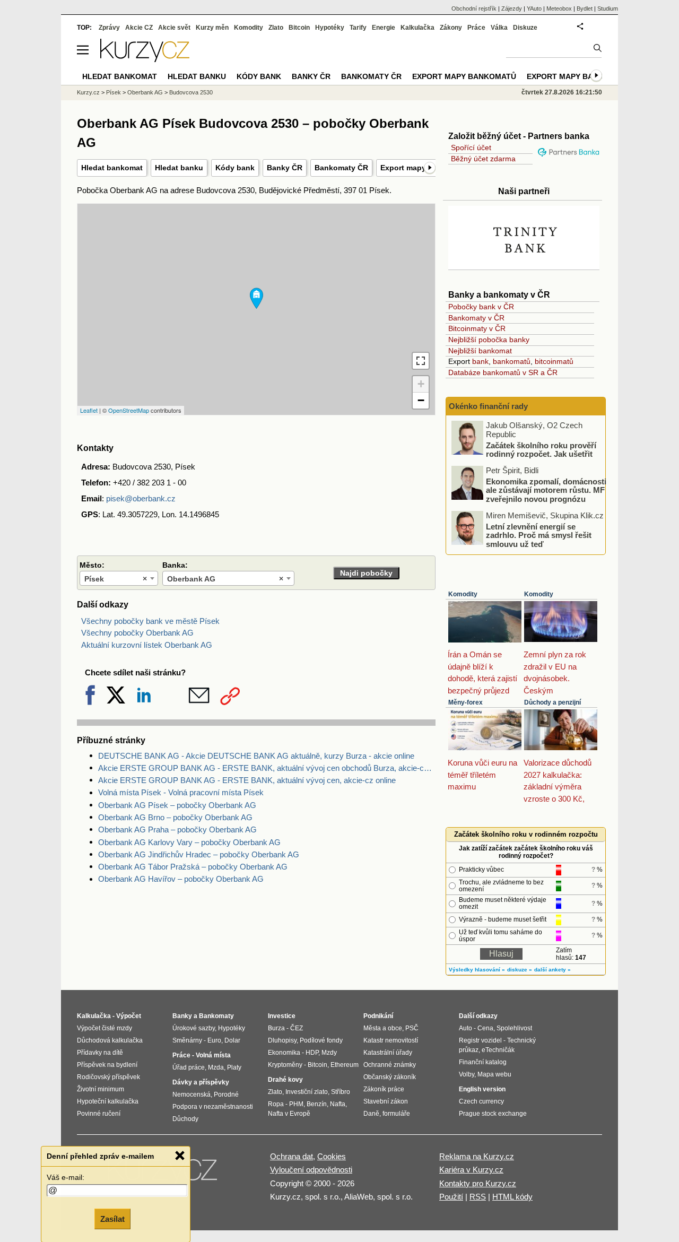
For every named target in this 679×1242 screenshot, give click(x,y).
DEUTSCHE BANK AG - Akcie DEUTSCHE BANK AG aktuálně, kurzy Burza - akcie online (256, 755)
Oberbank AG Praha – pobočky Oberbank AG (177, 829)
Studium (607, 8)
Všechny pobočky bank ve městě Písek (150, 621)
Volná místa (213, 1055)
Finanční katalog (483, 1062)
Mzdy (329, 1052)
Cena (485, 1028)
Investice (281, 1016)
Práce (476, 27)
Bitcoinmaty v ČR (477, 328)
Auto (465, 1028)
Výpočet (128, 1016)
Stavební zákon (385, 1101)
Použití (451, 1196)
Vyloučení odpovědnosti (311, 1169)
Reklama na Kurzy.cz (476, 1156)
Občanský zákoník (389, 1077)
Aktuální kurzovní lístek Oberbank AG (146, 644)
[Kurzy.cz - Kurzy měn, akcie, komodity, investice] (144, 59)
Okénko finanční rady (488, 406)
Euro (214, 1040)
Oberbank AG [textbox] (225, 579)
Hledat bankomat (112, 167)
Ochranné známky (389, 1065)
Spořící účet (471, 147)
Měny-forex (465, 702)
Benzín (317, 1104)
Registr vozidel (480, 1040)
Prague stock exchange (493, 1113)
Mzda (216, 1067)
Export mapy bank (565, 76)
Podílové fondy (321, 1040)
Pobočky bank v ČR (481, 306)
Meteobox (559, 8)
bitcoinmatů (554, 361)
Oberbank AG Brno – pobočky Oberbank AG (175, 817)
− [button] (420, 400)
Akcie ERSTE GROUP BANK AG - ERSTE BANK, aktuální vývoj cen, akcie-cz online (247, 780)
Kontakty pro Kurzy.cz (477, 1183)
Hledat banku (179, 167)
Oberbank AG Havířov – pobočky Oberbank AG (181, 878)
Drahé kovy (285, 1079)
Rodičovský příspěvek (108, 1077)
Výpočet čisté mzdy (104, 1028)
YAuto (534, 8)
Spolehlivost (514, 1028)
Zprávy (109, 27)
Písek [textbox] (115, 579)
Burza (276, 1028)
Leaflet (89, 410)
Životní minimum (100, 1089)
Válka (499, 27)
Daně (371, 1113)
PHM (296, 1104)
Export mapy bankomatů (464, 76)
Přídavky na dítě (100, 1052)
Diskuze (525, 27)
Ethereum (344, 1065)
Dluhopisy (282, 1040)
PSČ (412, 1028)
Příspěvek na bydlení (107, 1065)
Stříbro (340, 1092)
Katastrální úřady (387, 1052)
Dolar (232, 1040)
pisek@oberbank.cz (141, 498)
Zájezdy (511, 8)
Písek (113, 92)
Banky (182, 1016)
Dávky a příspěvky (200, 1082)
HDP (312, 1052)
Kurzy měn (212, 27)
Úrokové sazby (193, 1028)
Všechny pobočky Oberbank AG (137, 632)
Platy (234, 1067)
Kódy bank (235, 167)
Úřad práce (188, 1067)
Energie (383, 27)
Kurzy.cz (88, 92)
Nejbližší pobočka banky (488, 339)
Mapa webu (494, 1074)
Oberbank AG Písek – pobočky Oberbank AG (177, 805)
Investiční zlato (306, 1092)
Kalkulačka (417, 27)
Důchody (185, 1119)
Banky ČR (284, 167)
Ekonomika (284, 1052)
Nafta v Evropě (289, 1113)
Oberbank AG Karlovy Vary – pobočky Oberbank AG (189, 842)
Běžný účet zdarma (483, 158)
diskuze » (519, 969)
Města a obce (382, 1028)
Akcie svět (174, 27)
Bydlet (585, 8)
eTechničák (498, 1050)
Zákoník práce (383, 1089)
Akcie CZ (139, 27)
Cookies (331, 1156)
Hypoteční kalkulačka (107, 1101)
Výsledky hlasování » (477, 969)
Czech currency (481, 1101)
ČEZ (296, 1028)
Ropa (276, 1104)
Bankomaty (216, 1016)
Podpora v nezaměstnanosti (212, 1106)
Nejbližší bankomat (480, 350)
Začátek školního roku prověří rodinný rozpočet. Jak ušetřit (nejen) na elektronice (541, 453)
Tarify (358, 27)
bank (480, 361)
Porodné (226, 1094)
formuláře (396, 1113)
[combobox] (119, 578)
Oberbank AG (145, 92)
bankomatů (511, 361)
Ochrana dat (291, 1156)
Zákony (451, 27)
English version (482, 1089)
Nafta (337, 1104)
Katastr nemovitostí (390, 1040)
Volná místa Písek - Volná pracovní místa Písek (181, 792)
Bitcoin (299, 27)
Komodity (462, 594)
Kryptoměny (285, 1065)
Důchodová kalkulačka (110, 1040)
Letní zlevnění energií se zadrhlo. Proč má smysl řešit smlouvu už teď (538, 535)
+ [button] (420, 383)
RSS (477, 1196)
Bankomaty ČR (341, 167)
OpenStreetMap (128, 410)
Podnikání (378, 1016)
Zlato (275, 27)
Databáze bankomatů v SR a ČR (503, 372)
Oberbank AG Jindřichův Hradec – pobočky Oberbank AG (198, 854)
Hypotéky (329, 27)
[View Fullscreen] (421, 361)
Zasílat (112, 1218)
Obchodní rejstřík (474, 8)
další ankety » (552, 969)
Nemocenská (191, 1094)
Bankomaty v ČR (476, 318)
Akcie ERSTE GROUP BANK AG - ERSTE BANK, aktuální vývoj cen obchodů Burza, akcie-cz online (267, 767)
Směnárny (187, 1040)
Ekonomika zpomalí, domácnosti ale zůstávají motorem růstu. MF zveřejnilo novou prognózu (546, 489)
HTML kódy (512, 1196)
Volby (466, 1074)
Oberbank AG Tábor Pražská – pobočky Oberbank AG (193, 866)
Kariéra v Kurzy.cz (471, 1169)
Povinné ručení (98, 1113)
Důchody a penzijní (552, 702)
